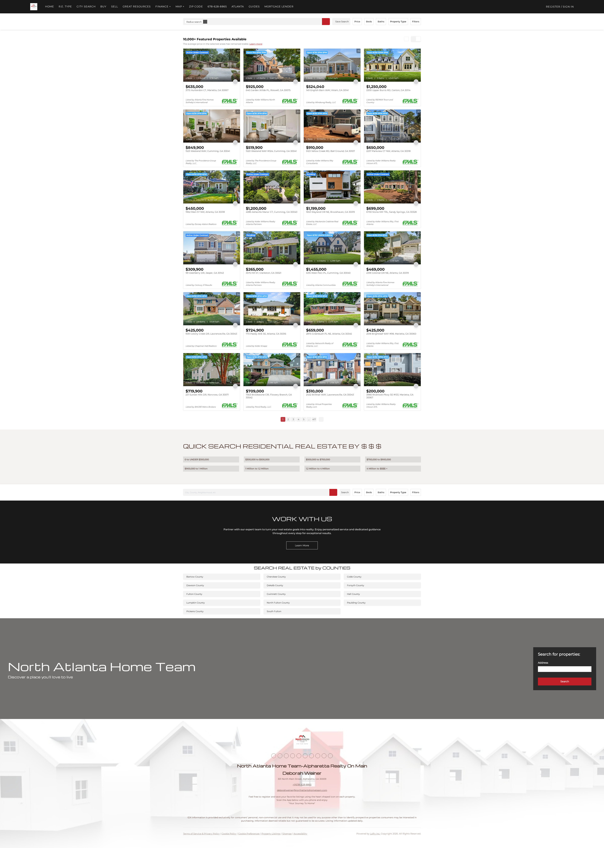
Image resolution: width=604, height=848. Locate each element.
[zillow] (292, 755)
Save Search (342, 21)
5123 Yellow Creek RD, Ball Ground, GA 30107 (330, 151)
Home (49, 6)
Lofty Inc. (375, 833)
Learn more (255, 43)
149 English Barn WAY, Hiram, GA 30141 (327, 90)
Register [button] (553, 6)
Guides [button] (254, 6)
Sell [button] (114, 6)
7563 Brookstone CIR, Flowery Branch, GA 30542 (269, 396)
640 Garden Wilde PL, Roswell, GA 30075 (268, 90)
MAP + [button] (180, 6)
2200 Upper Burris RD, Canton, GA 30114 (388, 90)
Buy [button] (103, 6)
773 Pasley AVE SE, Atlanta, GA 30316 (266, 333)
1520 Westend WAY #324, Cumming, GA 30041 (271, 151)
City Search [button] (86, 6)
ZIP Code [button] (196, 6)
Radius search (194, 21)
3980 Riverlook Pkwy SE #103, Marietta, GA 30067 (389, 396)
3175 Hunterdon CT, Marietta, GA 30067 (207, 90)
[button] (33, 6)
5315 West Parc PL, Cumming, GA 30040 (328, 272)
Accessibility (300, 833)
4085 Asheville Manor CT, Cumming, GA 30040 (271, 212)
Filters (415, 21)
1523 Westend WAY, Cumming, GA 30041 (208, 151)
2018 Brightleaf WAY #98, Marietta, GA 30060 (391, 333)
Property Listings (270, 833)
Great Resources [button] (137, 6)
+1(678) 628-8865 (302, 784)
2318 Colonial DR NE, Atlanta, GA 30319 (387, 272)
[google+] (330, 755)
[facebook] (273, 755)
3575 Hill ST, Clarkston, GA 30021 (263, 272)
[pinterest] (324, 755)
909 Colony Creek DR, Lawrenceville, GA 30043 (211, 333)
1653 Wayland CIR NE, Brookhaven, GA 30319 (330, 212)
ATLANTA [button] (238, 6)
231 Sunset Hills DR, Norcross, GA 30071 (207, 394)
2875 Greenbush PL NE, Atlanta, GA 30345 (329, 333)
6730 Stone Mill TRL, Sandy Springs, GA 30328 (391, 212)
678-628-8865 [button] (217, 6)
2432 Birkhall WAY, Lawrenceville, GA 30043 (330, 394)
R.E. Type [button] (65, 6)
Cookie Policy (228, 833)
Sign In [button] (568, 6)
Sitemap (287, 833)
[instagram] (298, 755)
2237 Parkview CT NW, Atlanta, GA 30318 (388, 151)
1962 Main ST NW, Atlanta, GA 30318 (205, 212)
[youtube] (305, 755)
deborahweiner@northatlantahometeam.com (302, 790)
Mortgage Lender (279, 6)
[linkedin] (280, 755)
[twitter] (286, 755)
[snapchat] (317, 755)
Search (345, 492)
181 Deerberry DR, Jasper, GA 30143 (205, 272)
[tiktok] (311, 755)
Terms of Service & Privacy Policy (201, 833)
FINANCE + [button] (163, 6)
